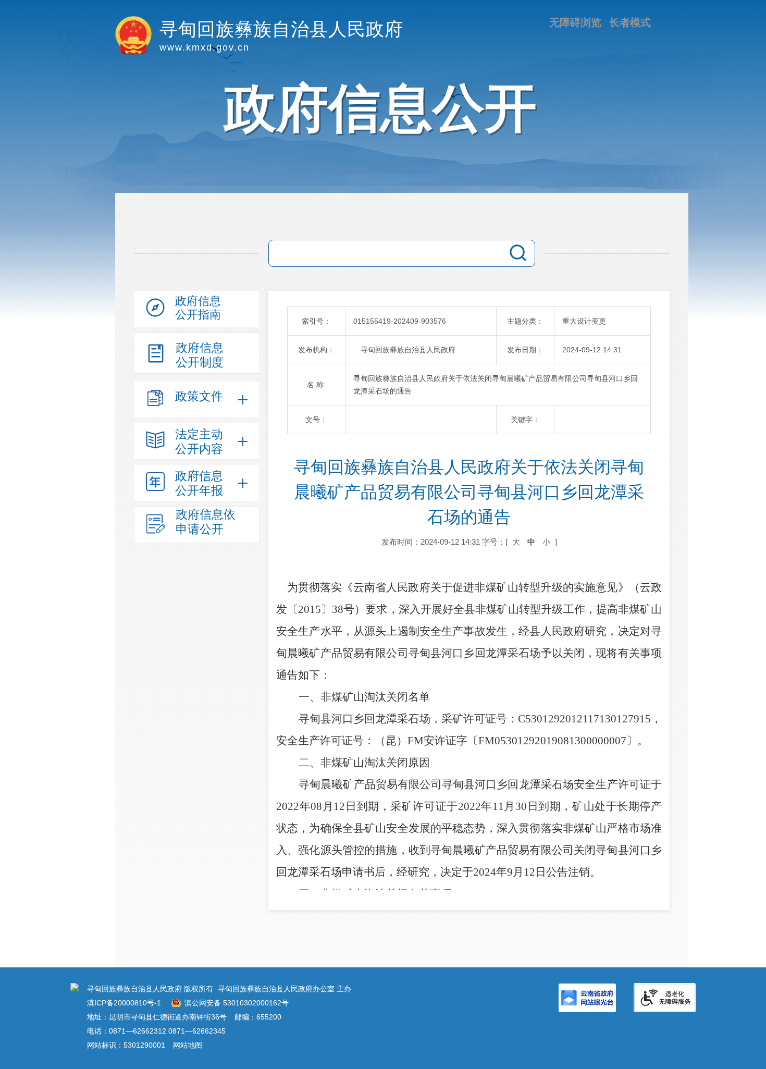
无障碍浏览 (575, 22)
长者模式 (630, 22)
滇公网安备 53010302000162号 (236, 1003)
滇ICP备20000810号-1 (124, 1003)
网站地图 (187, 1045)
